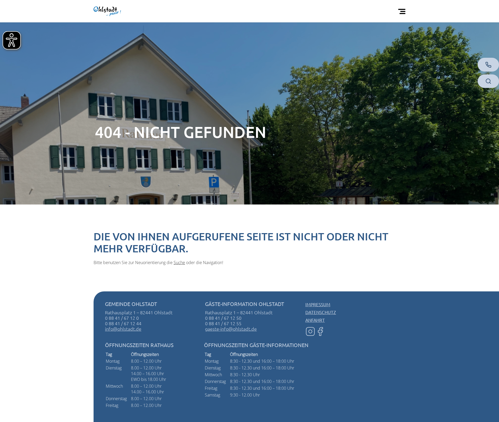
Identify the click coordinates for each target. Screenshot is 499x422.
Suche (179, 262)
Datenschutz (320, 312)
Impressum (317, 304)
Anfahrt (315, 320)
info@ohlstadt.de (123, 329)
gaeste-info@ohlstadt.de (231, 329)
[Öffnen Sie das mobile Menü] (402, 11)
